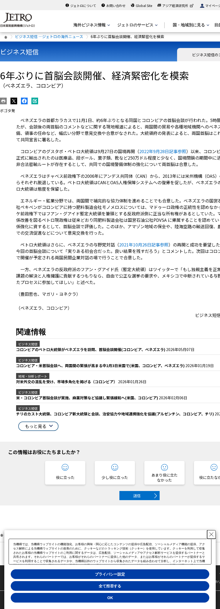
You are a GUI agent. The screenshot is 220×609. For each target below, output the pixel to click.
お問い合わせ (116, 5)
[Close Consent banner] (211, 534)
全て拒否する (110, 586)
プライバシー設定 (110, 574)
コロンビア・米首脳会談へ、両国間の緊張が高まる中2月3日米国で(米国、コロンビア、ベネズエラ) (100, 365)
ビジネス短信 (19, 51)
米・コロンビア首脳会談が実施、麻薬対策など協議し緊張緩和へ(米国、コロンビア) (87, 397)
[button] (38, 426)
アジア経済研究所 (175, 5)
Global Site (144, 5)
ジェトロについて (83, 5)
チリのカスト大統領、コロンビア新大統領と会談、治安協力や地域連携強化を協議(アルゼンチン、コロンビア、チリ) (115, 413)
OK (110, 598)
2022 (162, 151)
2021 (143, 244)
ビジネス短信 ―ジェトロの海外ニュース (49, 36)
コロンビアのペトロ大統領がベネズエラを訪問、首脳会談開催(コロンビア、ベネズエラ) (91, 349)
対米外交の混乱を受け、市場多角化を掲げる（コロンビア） (67, 381)
